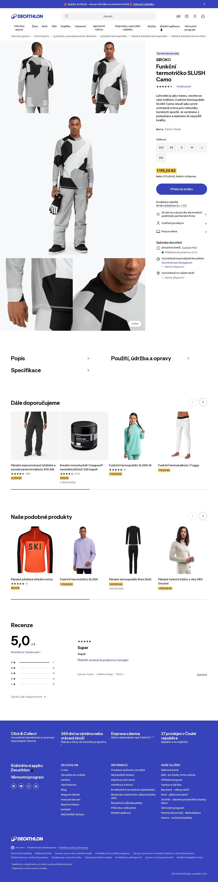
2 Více (134, 323)
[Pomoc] (187, 16)
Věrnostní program (190, 28)
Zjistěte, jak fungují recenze (26, 696)
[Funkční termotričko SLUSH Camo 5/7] (109, 294)
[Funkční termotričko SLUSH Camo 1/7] (109, 77)
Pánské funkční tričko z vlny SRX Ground (180, 581)
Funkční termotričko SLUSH (79, 579)
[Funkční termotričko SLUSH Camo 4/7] (36, 294)
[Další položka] (203, 402)
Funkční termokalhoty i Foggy (178, 465)
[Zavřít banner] (204, 4)
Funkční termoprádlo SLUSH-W (130, 465)
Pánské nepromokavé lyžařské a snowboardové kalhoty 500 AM (33, 467)
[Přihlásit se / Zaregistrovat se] (195, 16)
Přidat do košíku (181, 189)
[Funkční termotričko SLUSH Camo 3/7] (72, 185)
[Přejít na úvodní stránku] (27, 16)
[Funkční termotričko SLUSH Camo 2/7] (36, 77)
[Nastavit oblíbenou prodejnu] (178, 16)
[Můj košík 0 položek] (203, 16)
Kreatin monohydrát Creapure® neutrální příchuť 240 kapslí (82, 467)
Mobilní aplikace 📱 (170, 28)
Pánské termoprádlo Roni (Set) (130, 579)
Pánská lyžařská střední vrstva (32, 579)
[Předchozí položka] (193, 402)
